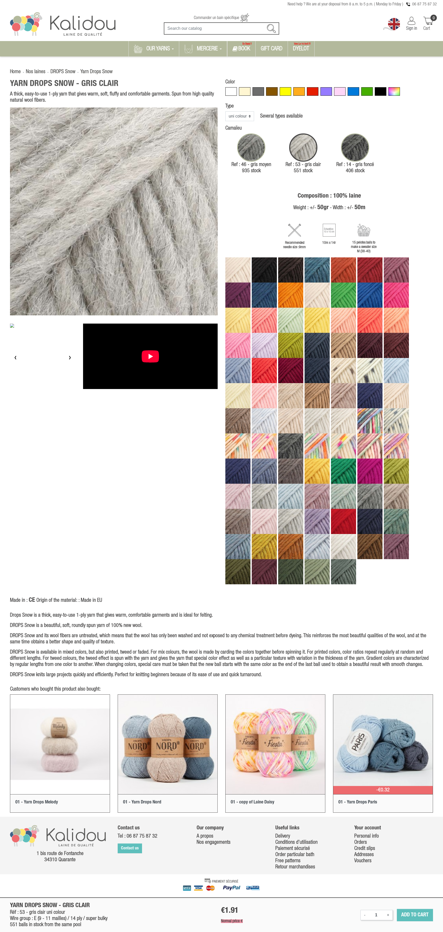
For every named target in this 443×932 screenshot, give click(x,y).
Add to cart (415, 915)
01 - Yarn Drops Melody (36, 802)
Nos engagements (213, 842)
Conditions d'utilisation (296, 842)
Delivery (282, 836)
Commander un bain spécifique (217, 18)
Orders (360, 842)
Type (229, 106)
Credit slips (364, 848)
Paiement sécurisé (292, 848)
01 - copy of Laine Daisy (252, 802)
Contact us (130, 848)
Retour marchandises (295, 867)
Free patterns (287, 861)
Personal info (366, 836)
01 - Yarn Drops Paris (357, 802)
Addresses (364, 854)
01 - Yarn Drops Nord (142, 802)
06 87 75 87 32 (424, 4)
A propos (205, 836)
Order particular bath (294, 854)
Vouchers (362, 861)
